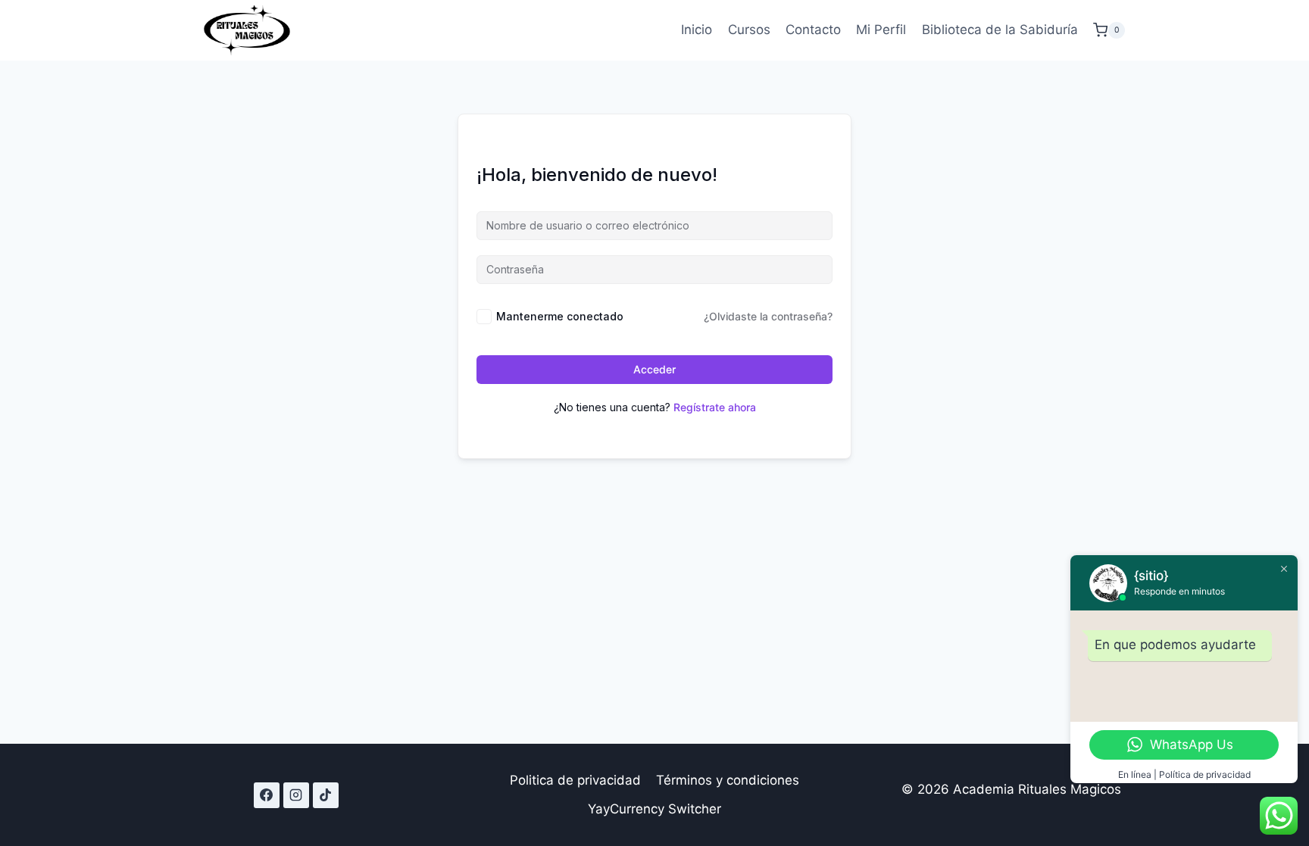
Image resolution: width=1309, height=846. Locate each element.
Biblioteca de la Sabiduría (1000, 29)
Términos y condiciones (727, 780)
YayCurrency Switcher (654, 808)
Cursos (749, 29)
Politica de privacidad (575, 780)
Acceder (654, 369)
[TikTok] (326, 795)
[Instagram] (296, 795)
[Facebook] (267, 795)
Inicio (696, 29)
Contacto (813, 29)
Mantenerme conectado (559, 316)
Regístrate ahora (714, 407)
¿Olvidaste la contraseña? (768, 316)
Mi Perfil (881, 29)
